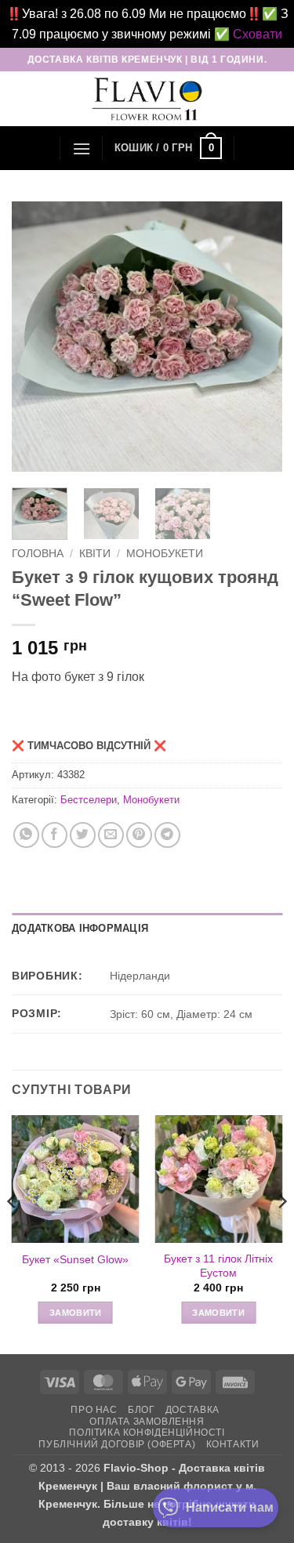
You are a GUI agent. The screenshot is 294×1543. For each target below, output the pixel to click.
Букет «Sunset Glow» (75, 1260)
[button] (81, 148)
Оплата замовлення (146, 1421)
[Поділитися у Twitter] (83, 835)
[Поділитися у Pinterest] (139, 835)
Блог (141, 1409)
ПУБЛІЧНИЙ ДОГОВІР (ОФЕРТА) (116, 1444)
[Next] (257, 337)
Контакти (233, 1444)
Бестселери (88, 800)
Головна (38, 554)
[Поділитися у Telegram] (167, 835)
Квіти (95, 554)
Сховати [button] (257, 34)
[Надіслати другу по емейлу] (111, 835)
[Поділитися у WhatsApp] (26, 835)
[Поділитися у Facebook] (54, 835)
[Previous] (37, 337)
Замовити (75, 1312)
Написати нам (230, 1507)
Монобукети (164, 554)
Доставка (192, 1409)
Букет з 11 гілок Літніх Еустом (218, 1266)
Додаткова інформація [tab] (80, 928)
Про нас (94, 1409)
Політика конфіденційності (146, 1432)
